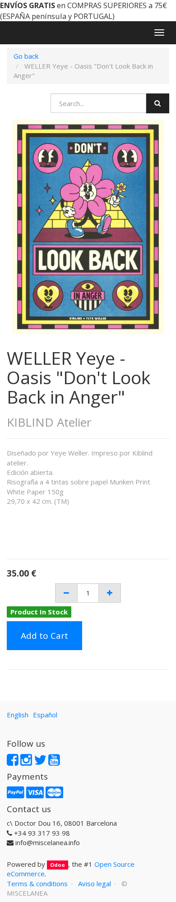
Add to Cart (44, 636)
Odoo (57, 864)
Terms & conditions (37, 883)
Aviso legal (94, 883)
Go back (26, 55)
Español (45, 714)
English (17, 714)
